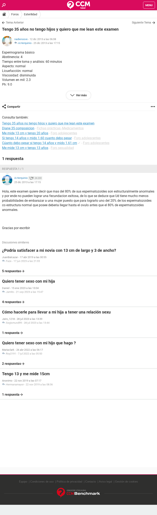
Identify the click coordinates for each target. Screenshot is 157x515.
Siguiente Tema (141, 22)
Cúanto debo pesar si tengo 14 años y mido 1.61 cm (39, 143)
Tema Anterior (15, 22)
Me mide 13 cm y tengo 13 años (25, 148)
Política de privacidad (69, 481)
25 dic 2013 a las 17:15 (47, 43)
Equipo (23, 481)
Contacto (90, 481)
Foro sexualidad (62, 148)
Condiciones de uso (42, 481)
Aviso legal (105, 481)
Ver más (81, 95)
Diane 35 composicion (18, 128)
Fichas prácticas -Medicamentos (60, 128)
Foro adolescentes (64, 133)
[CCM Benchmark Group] (78, 493)
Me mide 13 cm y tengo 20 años (25, 133)
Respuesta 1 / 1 (13, 168)
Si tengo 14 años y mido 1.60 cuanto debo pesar (37, 138)
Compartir (13, 106)
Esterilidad (30, 14)
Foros (15, 14)
